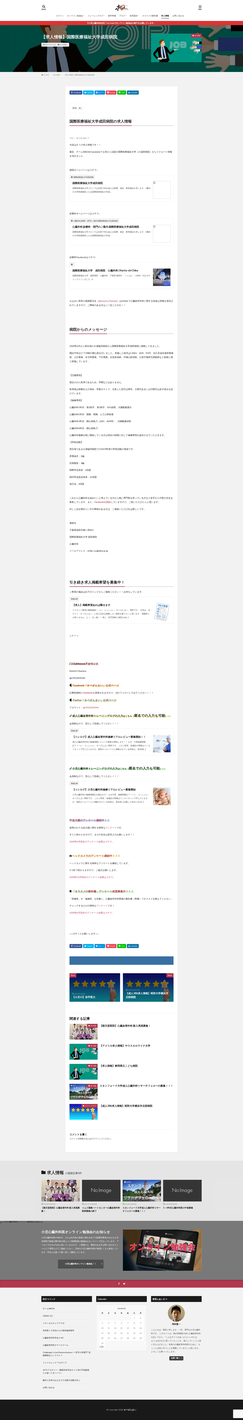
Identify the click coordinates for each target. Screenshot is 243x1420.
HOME (46, 75)
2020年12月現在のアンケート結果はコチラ (91, 877)
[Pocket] (111, 93)
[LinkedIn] (133, 93)
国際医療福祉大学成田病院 (87, 183)
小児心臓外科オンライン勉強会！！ (80, 1263)
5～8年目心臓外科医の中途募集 (178, 1207)
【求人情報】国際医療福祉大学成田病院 (79, 75)
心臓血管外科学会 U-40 (53, 1338)
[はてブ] (99, 93)
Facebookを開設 (102, 502)
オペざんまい (130, 1409)
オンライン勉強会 (75, 15)
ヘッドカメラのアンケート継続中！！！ (96, 855)
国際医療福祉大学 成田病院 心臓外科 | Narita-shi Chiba (105, 270)
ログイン (60, 15)
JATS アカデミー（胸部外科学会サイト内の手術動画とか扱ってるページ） (66, 1371)
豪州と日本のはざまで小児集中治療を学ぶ (61, 1380)
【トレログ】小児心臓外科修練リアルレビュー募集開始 (104, 789)
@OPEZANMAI (91, 707)
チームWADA (49, 1308)
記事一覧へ (175, 1358)
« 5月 (101, 1347)
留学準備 (112, 15)
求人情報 (165, 15)
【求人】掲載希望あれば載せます (91, 604)
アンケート (111, 827)
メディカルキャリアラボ (53, 1323)
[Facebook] (75, 93)
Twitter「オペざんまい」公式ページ (94, 700)
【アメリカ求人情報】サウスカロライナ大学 (125, 1045)
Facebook (88, 692)
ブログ (122, 15)
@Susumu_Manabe (108, 300)
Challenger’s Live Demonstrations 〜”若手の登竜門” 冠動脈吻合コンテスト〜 (66, 1353)
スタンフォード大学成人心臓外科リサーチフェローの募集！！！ (136, 1085)
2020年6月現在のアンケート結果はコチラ (90, 841)
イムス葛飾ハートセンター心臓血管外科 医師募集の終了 (101, 1209)
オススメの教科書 (150, 15)
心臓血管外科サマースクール (55, 1345)
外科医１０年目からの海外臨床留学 (58, 1330)
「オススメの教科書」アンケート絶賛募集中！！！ (103, 891)
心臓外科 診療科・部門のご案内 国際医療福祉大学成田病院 (105, 226)
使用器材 (134, 15)
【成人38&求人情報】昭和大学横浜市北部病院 (126, 1105)
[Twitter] (88, 93)
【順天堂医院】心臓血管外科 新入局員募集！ (125, 1025)
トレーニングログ (95, 15)
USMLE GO (48, 1316)
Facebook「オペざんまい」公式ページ (96, 685)
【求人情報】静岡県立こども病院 (119, 1065)
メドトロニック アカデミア (55, 1362)
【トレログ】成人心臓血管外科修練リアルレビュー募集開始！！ (109, 736)
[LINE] (121, 93)
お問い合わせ (178, 15)
